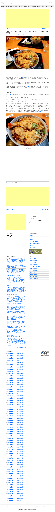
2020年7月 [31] (20, 418)
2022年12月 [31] (10, 393)
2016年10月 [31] (10, 460)
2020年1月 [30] (20, 424)
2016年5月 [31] (20, 464)
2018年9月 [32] (20, 438)
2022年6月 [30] (10, 398)
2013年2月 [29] (10, 500)
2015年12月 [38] (10, 469)
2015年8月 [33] (10, 473)
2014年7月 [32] (20, 484)
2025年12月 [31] (10, 360)
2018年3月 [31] (20, 444)
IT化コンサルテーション (34, 241)
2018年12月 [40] (10, 436)
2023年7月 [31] (20, 386)
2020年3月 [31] (20, 422)
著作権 (43, 6)
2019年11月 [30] (20, 426)
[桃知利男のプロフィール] (9, 235)
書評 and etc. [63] (33, 274)
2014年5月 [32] (20, 486)
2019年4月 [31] (10, 433)
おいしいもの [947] (33, 268)
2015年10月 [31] (10, 471)
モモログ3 (12, 6)
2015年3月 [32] (20, 476)
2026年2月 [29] (10, 358)
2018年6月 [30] (10, 442)
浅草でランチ (30, 6)
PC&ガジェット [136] (34, 278)
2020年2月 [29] (10, 424)
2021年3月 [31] (20, 411)
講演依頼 (31, 239)
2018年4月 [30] (10, 444)
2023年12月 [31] (10, 382)
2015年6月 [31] (10, 475)
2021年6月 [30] (10, 409)
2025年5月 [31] (20, 366)
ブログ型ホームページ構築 (35, 243)
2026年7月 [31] (20, 353)
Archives (48, 6)
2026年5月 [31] (20, 355)
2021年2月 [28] (10, 413)
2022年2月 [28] (10, 402)
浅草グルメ (25, 6)
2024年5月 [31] (20, 376)
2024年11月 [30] (20, 371)
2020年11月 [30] (20, 415)
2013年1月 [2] (19, 500)
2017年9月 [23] (20, 449)
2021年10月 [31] (10, 406)
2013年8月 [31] (10, 495)
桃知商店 (2, 6)
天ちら (28, 86)
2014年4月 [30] (10, 487)
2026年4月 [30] (10, 357)
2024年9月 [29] (20, 373)
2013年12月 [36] (10, 491)
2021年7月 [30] (20, 407)
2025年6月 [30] (10, 366)
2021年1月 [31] (20, 413)
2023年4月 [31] (10, 389)
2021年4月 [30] (10, 411)
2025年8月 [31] (10, 364)
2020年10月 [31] (10, 416)
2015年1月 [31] (20, 478)
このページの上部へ (51, 510)
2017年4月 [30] (10, 455)
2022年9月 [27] (20, 395)
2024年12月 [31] (10, 371)
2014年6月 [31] (10, 486)
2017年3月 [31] (20, 455)
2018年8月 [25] (10, 440)
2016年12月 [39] (10, 458)
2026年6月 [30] (10, 355)
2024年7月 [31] (20, 375)
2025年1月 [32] (20, 369)
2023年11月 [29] (20, 382)
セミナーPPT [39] (33, 276)
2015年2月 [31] (10, 478)
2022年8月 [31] (10, 397)
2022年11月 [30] (20, 393)
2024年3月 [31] (20, 378)
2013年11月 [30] (20, 491)
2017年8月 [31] (10, 451)
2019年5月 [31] (20, 431)
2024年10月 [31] (10, 373)
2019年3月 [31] (20, 433)
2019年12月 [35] (10, 426)
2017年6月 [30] (10, 453)
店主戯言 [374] (33, 258)
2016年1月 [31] (20, 467)
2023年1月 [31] (20, 391)
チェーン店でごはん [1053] (35, 266)
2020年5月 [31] (20, 420)
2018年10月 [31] (10, 438)
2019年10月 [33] (10, 427)
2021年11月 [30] (20, 404)
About (38, 6)
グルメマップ (25, 506)
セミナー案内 (32, 245)
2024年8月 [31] (10, 375)
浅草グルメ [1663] (33, 260)
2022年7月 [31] (20, 397)
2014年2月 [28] (10, 489)
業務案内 (34, 6)
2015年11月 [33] (20, 469)
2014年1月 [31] (20, 489)
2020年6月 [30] (10, 420)
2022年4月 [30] (10, 400)
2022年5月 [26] (20, 398)
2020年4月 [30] (10, 422)
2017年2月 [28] (10, 456)
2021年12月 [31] (10, 404)
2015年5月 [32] (20, 475)
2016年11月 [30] (20, 458)
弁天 (22, 77)
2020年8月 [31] (10, 418)
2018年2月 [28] (10, 446)
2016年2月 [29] (10, 467)
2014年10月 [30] (10, 482)
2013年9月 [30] (20, 493)
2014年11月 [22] (20, 480)
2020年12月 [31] (10, 415)
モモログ (16, 6)
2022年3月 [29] (20, 400)
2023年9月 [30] (20, 384)
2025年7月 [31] (20, 364)
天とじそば (18, 99)
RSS (52, 6)
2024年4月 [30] (10, 378)
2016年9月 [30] (20, 460)
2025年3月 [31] (20, 367)
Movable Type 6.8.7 (45, 507)
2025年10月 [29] (10, 362)
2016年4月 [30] (10, 466)
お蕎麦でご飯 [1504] (34, 264)
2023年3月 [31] (20, 389)
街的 (42, 110)
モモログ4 (3, 2)
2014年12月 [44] (10, 480)
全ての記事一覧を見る (21, 347)
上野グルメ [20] (33, 262)
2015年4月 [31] (10, 476)
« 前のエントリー (9, 28)
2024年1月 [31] (20, 380)
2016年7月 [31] (20, 462)
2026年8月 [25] (10, 353)
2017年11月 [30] (20, 447)
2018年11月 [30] (20, 436)
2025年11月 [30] (20, 360)
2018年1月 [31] (20, 446)
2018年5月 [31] (20, 442)
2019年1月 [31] (20, 435)
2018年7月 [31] (20, 440)
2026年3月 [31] (20, 357)
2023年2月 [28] (10, 391)
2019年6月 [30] (10, 431)
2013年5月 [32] (20, 496)
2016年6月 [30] (10, 464)
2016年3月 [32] (20, 466)
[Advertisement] (27, 18)
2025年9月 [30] (20, 362)
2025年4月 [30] (10, 367)
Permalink (8, 182)
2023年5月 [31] (20, 387)
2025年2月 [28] (10, 369)
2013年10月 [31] (10, 493)
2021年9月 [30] (20, 406)
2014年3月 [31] (20, 487)
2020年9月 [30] (20, 416)
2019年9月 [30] (20, 427)
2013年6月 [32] (10, 496)
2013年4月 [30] (10, 498)
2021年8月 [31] (10, 407)
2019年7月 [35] (20, 429)
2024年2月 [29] (10, 380)
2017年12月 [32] (10, 447)
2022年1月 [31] (20, 402)
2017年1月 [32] (20, 456)
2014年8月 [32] (10, 484)
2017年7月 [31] (20, 451)
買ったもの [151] (33, 272)
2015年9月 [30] (20, 471)
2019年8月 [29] (10, 429)
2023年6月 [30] (10, 387)
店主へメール (32, 247)
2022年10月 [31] (10, 395)
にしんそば (9, 94)
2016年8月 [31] (10, 462)
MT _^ (53, 507)
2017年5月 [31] (20, 453)
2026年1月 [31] (20, 358)
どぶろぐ (20, 6)
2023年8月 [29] (10, 386)
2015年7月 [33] (20, 473)
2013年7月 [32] (20, 495)
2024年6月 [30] (10, 376)
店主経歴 (31, 237)
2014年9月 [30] (20, 482)
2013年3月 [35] (20, 498)
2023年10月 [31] (10, 384)
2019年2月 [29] (10, 435)
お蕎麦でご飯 (19, 34)
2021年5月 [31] (20, 409)
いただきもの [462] (33, 270)
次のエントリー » (45, 28)
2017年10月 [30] (10, 449)
